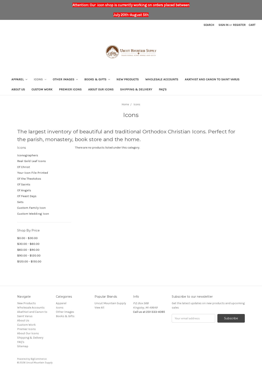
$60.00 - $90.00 (28, 250)
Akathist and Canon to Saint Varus (212, 79)
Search (209, 25)
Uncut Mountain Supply (110, 303)
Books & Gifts (95, 79)
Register (239, 25)
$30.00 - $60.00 (28, 244)
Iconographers (27, 155)
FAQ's (163, 89)
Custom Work (42, 89)
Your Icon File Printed (32, 173)
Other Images (64, 79)
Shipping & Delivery (136, 89)
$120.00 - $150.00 (29, 261)
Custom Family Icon (31, 208)
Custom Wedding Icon (33, 213)
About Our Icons (101, 89)
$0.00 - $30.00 (27, 238)
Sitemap (22, 346)
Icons (39, 79)
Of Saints (23, 184)
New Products (127, 79)
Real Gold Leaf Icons (31, 161)
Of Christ (23, 167)
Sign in (223, 25)
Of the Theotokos (29, 178)
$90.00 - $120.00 (29, 255)
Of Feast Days (26, 196)
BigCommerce (39, 358)
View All (99, 307)
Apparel (18, 79)
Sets (20, 202)
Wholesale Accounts (161, 79)
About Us (18, 89)
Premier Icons (70, 89)
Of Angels (24, 190)
